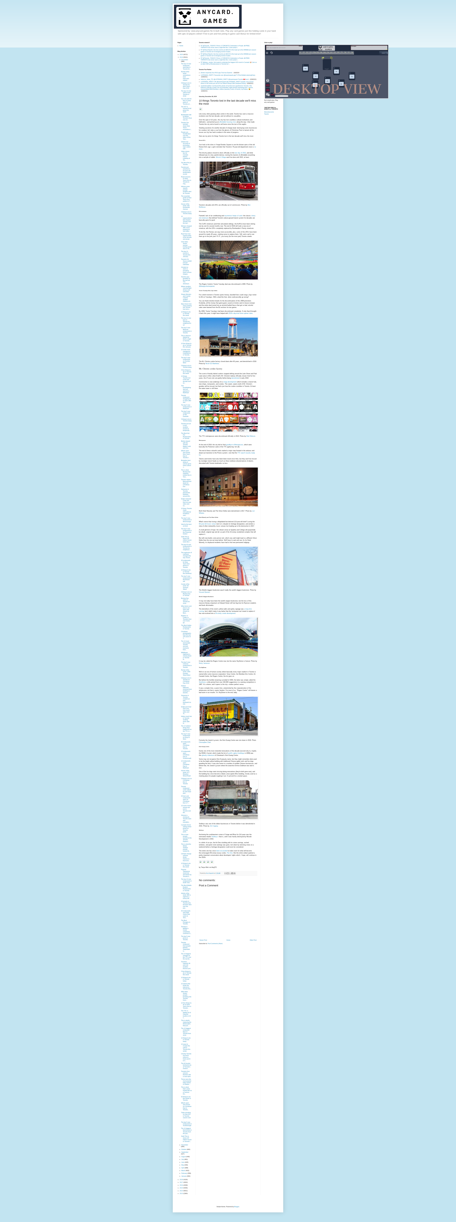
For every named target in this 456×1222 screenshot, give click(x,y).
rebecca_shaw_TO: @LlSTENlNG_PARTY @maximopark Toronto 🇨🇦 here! (225, 79)
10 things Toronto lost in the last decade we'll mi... (186, 379)
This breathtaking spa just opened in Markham (186, 389)
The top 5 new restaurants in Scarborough (186, 1124)
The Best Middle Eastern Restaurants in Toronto (186, 888)
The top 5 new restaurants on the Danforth (185, 414)
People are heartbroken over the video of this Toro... (186, 135)
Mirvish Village (221, 157)
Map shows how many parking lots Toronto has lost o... (186, 306)
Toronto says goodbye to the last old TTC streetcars (185, 280)
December (184, 60)
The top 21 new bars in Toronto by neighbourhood (186, 321)
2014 (181, 1191)
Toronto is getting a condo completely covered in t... (186, 930)
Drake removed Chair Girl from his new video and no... (186, 502)
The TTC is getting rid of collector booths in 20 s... (186, 1014)
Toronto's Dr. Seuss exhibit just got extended (186, 261)
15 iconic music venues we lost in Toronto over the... (186, 809)
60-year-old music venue (207, 524)
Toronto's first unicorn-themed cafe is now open (186, 1074)
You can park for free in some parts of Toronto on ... (186, 101)
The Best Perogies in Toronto (185, 922)
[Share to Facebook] (232, 873)
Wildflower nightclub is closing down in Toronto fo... (186, 656)
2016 (181, 1185)
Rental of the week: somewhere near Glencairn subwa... (185, 76)
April (183, 1168)
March (183, 1170)
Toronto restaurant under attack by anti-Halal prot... (186, 790)
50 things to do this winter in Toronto (186, 1098)
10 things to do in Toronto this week (186, 313)
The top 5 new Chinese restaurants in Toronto (186, 664)
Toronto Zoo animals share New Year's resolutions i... (186, 126)
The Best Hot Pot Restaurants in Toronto (186, 435)
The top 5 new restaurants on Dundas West (185, 360)
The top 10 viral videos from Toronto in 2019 (186, 93)
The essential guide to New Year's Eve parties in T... (186, 198)
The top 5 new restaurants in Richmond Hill (186, 578)
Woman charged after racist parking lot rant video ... (186, 228)
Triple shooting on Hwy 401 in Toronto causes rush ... (186, 1116)
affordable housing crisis (227, 122)
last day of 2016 (240, 153)
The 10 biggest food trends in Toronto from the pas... (186, 1131)
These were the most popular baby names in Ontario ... (186, 1081)
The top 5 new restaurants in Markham (186, 406)
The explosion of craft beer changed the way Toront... (186, 555)
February (184, 1173)
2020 (181, 54)
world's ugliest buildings (236, 753)
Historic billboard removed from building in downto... (186, 689)
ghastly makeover (208, 755)
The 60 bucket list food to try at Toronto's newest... (186, 1066)
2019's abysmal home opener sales (240, 313)
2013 (181, 1193)
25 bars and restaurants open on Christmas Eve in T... (185, 799)
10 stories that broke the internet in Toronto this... (186, 986)
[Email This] (225, 873)
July (182, 1159)
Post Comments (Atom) (215, 943)
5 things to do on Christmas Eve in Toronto (186, 781)
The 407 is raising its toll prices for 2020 (186, 109)
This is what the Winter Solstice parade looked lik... (186, 847)
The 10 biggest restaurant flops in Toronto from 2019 (186, 1032)
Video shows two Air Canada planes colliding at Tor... (185, 156)
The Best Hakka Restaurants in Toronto (186, 627)
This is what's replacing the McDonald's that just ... (186, 1023)
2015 (181, 1188)
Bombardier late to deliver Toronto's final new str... (186, 117)
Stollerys (214, 837)
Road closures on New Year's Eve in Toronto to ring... (186, 180)
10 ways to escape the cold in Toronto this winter (185, 1047)
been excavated (221, 851)
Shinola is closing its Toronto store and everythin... (186, 818)
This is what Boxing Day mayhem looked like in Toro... (186, 473)
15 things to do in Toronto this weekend (186, 571)
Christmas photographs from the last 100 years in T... (186, 635)
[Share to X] (230, 873)
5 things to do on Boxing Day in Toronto (186, 593)
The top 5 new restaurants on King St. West (185, 736)
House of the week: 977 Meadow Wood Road (186, 773)
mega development (230, 382)
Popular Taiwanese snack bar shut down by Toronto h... (186, 873)
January (184, 1176)
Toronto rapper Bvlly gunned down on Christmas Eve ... (186, 483)
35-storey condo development (225, 613)
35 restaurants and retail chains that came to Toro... (185, 914)
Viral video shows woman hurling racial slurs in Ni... (186, 245)
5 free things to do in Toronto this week (186, 371)
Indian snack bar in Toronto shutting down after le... (186, 720)
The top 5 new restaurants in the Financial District (186, 531)
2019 (181, 57)
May (182, 1165)
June (183, 1162)
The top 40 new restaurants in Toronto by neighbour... (186, 547)
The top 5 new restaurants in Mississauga (186, 519)
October (184, 1149)
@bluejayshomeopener (206, 286)
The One (230, 853)
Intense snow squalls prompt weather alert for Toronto (186, 190)
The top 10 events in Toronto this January (185, 254)
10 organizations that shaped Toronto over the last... (186, 220)
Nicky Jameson (204, 663)
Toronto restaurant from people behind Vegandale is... (186, 947)
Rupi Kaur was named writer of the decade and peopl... (186, 236)
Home (228, 940)
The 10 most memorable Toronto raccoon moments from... (185, 645)
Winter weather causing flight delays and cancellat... (186, 289)
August (183, 1157)
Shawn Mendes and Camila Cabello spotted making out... (186, 298)
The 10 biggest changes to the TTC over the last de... (186, 956)
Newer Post (203, 940)
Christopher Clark (205, 742)
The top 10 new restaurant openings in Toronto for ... (186, 66)
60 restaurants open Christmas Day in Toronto (185, 745)
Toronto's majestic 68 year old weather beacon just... (186, 965)
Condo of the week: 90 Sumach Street (185, 586)
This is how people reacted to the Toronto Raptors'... (186, 838)
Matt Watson (250, 436)
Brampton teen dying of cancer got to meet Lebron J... (186, 464)
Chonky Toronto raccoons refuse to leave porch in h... (186, 1057)
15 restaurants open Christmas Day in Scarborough (186, 755)
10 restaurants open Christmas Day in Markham (185, 764)
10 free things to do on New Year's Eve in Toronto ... (186, 1005)
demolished (235, 378)
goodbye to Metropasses (234, 445)
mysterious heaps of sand (233, 216)
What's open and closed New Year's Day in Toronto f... (185, 454)
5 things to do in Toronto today (186, 212)
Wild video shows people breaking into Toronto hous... (186, 996)
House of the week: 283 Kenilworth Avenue (185, 206)
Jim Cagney (214, 826)
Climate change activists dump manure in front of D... (186, 857)
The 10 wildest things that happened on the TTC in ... (186, 728)
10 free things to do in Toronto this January (186, 345)
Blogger (236, 1207)
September (184, 1152)
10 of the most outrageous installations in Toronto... (186, 352)
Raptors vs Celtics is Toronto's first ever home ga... (186, 619)
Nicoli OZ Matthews (212, 363)
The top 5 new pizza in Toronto (185, 938)
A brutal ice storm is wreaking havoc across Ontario (186, 270)
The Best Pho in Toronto (186, 163)
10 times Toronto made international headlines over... (186, 512)
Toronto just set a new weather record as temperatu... (186, 427)
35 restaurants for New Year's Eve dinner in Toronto (185, 564)
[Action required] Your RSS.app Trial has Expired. (216, 73)
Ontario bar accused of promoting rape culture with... (186, 145)
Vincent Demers (204, 592)
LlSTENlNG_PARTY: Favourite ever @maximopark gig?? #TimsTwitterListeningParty (228, 75)
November (184, 1145)
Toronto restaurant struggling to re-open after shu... (186, 399)
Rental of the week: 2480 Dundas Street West (185, 672)
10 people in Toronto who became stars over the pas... (186, 904)
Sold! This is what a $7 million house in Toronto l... (186, 1138)
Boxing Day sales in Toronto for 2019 (185, 600)
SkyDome (202, 682)
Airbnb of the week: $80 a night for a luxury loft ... (186, 896)
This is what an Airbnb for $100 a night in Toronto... (186, 338)
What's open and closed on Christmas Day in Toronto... (186, 1106)
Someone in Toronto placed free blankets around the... (186, 492)
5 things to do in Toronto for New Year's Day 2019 (186, 85)
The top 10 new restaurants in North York (186, 880)
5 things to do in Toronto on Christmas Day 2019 (186, 680)
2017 (181, 1182)
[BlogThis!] (228, 873)
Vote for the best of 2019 (186, 525)
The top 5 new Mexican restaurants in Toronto (186, 330)
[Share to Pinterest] (234, 873)
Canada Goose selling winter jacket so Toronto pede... (186, 828)
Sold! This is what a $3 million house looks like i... (186, 539)
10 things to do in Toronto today (186, 979)
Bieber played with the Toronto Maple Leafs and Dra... (186, 444)
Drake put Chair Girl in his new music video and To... (186, 710)
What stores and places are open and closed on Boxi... (186, 609)
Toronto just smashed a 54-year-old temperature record (186, 170)
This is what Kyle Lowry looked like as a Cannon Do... (186, 1090)
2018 (181, 1179)
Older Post (253, 940)
